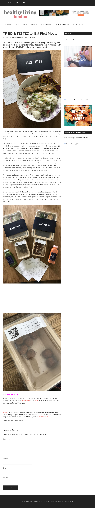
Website (5, 477)
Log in (71, 501)
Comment (6, 439)
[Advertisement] (32, 299)
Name (5, 459)
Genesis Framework (55, 501)
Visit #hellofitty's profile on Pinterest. (76, 138)
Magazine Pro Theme (40, 501)
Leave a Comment (29, 37)
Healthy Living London (20, 14)
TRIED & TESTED (18, 420)
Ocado (36, 401)
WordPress (65, 501)
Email (5, 468)
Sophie (6, 413)
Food (11, 420)
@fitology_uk (43, 417)
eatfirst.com (26, 401)
